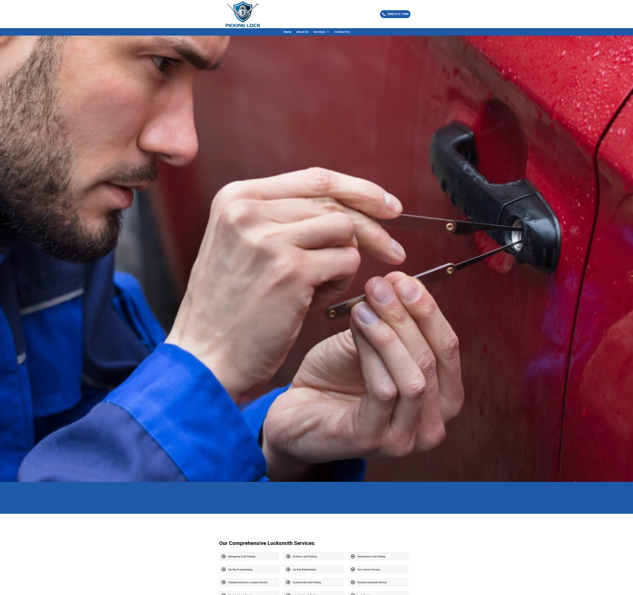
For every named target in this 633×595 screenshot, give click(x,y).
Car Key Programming (240, 569)
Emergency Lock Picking (241, 556)
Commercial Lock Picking (307, 582)
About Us (302, 32)
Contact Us (342, 32)
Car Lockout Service (368, 569)
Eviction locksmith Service (372, 582)
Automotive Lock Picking (371, 556)
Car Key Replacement (304, 569)
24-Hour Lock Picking (305, 556)
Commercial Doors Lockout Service (248, 582)
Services (319, 32)
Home (287, 32)
